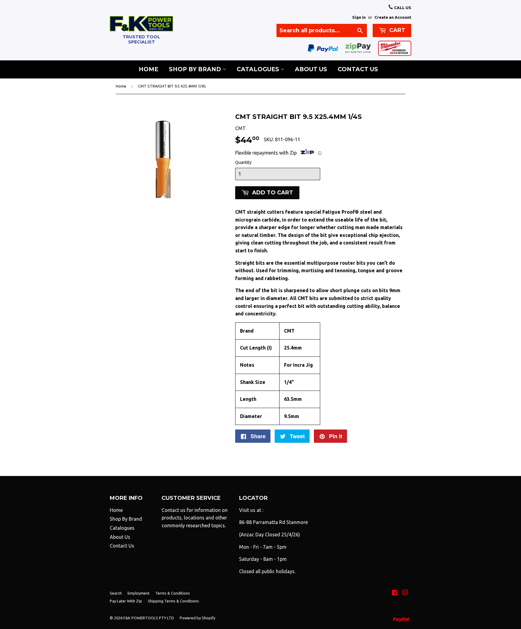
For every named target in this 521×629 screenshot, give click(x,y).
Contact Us (358, 69)
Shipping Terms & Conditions (173, 601)
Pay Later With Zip (126, 601)
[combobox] (321, 30)
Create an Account (392, 17)
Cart (396, 30)
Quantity (243, 162)
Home (148, 69)
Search (116, 593)
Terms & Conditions (172, 593)
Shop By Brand (196, 69)
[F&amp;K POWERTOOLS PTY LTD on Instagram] (405, 593)
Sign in (359, 17)
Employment (139, 593)
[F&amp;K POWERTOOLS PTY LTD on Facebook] (395, 593)
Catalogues (259, 69)
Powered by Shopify (197, 618)
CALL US (402, 7)
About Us (311, 69)
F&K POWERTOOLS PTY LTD (148, 618)
